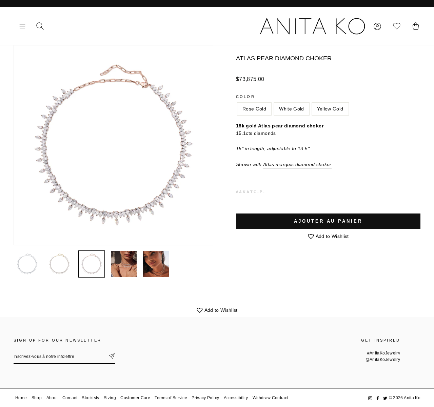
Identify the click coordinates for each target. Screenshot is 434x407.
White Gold (291, 108)
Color (245, 97)
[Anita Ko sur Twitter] (385, 398)
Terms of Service (171, 397)
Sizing (110, 397)
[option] (113, 145)
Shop (37, 397)
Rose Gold (254, 108)
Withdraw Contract (271, 397)
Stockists (90, 397)
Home (21, 397)
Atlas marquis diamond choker (297, 164)
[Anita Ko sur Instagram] (370, 398)
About (52, 397)
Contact (69, 397)
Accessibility (236, 397)
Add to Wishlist (331, 236)
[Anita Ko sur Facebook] (377, 398)
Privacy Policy (205, 397)
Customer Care (135, 397)
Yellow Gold (330, 108)
